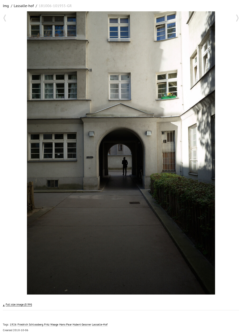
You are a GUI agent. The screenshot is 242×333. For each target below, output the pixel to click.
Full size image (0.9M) (19, 304)
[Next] (232, 153)
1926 (13, 324)
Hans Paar (65, 324)
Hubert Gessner (82, 324)
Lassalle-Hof (100, 324)
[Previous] (9, 153)
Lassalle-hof (24, 5)
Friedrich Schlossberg (30, 324)
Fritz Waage (51, 324)
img (6, 5)
